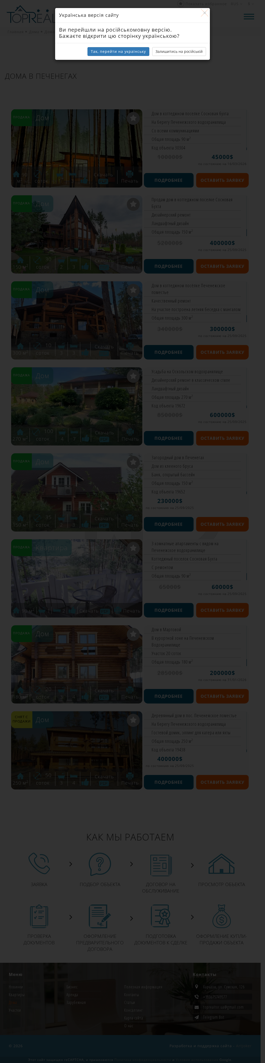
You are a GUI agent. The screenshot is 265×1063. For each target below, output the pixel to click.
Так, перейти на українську (118, 51)
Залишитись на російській (179, 51)
